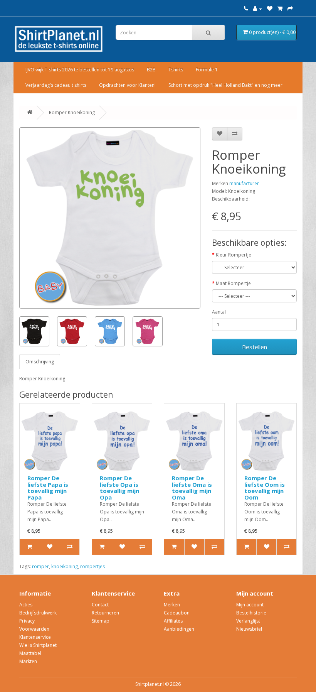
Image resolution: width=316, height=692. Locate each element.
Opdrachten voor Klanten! (127, 85)
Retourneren (105, 612)
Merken (172, 604)
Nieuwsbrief (249, 629)
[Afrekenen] (290, 8)
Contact (100, 604)
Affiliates (173, 621)
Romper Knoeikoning (72, 112)
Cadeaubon (177, 612)
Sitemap (100, 621)
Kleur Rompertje (233, 254)
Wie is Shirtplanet (38, 645)
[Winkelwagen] (279, 8)
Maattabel (30, 653)
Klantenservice (35, 637)
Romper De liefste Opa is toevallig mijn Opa (119, 487)
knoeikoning (64, 566)
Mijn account (250, 604)
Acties (25, 604)
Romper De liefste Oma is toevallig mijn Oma (192, 487)
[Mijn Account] (257, 8)
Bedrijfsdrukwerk (38, 612)
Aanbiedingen (179, 629)
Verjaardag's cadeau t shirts (55, 85)
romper (40, 566)
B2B (151, 69)
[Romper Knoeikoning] (109, 218)
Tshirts (175, 69)
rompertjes (92, 566)
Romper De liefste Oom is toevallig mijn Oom (264, 487)
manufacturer (244, 183)
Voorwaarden (34, 629)
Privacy (27, 621)
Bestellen (254, 347)
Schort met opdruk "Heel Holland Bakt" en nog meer (225, 85)
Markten (28, 661)
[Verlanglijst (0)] (269, 8)
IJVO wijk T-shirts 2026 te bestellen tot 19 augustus (79, 69)
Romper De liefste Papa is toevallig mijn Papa (47, 487)
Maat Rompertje (233, 283)
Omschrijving (39, 361)
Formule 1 (207, 69)
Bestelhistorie (251, 612)
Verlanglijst (248, 621)
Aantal (219, 312)
